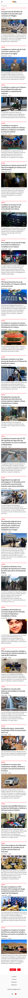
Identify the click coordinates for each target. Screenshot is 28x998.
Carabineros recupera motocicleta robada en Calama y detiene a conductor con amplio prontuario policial (13, 128)
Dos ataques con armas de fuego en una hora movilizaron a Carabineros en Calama (13, 244)
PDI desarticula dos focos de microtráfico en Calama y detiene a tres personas (13, 284)
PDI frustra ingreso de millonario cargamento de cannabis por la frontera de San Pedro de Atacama (13, 848)
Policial (3, 9)
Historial (14, 979)
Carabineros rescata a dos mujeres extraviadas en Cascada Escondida (13, 691)
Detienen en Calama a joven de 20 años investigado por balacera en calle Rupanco (13, 167)
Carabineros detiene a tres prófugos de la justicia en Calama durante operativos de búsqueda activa (13, 569)
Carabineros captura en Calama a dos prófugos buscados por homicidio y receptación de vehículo (13, 90)
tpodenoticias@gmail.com (14, 989)
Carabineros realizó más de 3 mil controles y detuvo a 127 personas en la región (13, 51)
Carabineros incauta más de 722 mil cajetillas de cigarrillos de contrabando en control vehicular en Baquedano (13, 441)
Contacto (14, 976)
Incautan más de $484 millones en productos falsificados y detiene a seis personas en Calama (13, 808)
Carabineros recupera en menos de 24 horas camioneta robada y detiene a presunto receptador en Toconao (13, 933)
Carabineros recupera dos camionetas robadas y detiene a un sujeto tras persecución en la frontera (13, 767)
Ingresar (15, 984)
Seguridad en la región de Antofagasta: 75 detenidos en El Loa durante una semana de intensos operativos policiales (13, 483)
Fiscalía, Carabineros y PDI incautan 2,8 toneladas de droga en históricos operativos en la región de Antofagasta (13, 890)
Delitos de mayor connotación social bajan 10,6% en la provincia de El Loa (13, 730)
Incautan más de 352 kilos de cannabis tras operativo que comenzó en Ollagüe (11, 14)
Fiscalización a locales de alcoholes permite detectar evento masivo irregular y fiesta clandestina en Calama (13, 400)
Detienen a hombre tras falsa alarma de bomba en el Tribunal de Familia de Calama (14, 361)
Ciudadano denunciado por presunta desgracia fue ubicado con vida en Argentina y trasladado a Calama (13, 613)
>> (19, 969)
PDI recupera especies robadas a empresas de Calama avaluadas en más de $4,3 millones (14, 653)
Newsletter (14, 982)
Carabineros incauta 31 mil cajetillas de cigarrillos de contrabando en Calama (11, 207)
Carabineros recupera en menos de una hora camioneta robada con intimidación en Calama (14, 325)
